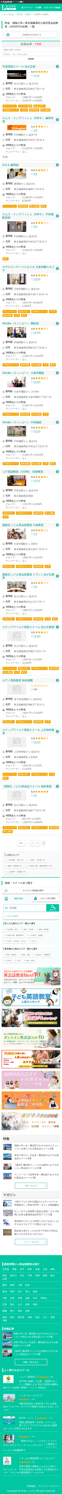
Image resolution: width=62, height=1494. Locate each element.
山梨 (4, 1278)
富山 (27, 1291)
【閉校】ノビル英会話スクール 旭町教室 (27, 786)
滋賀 (27, 1298)
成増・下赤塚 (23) (38, 860)
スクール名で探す (48, 898)
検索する (52, 910)
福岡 (4, 1317)
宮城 (37, 1269)
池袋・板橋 (26, 955)
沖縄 (4, 1320)
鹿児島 (21, 1317)
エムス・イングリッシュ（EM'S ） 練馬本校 (28, 119)
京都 (20, 1298)
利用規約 (31, 1486)
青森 (14, 1269)
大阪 (4, 1298)
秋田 (30, 1269)
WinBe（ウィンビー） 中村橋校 (21, 422)
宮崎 (52, 1317)
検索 (39, 7)
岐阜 (27, 1285)
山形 (45, 1269)
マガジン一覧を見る (31, 1242)
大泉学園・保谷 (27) (16, 860)
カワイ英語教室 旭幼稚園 (17, 680)
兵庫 (12, 1298)
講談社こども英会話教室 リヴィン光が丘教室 (28, 576)
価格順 (31, 59)
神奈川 (13, 1275)
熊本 (12, 1317)
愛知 (4, 1285)
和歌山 (44, 1298)
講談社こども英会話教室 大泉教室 (23, 525)
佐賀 (37, 1317)
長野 (12, 1291)
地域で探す (19, 898)
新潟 (4, 1291)
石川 (20, 1291)
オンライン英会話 (53, 7)
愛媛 (4, 1310)
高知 (20, 1310)
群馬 (45, 1275)
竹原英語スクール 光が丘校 (18, 66)
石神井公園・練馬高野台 (15, 935)
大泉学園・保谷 (12, 929)
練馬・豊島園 (43, 929)
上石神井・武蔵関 (36, 935)
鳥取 (27, 1304)
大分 (45, 1317)
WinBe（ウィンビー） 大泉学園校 (23, 373)
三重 (20, 1285)
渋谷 (18, 960)
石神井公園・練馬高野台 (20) (40, 866)
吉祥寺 (9, 960)
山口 (20, 1304)
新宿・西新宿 (11, 955)
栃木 (52, 1275)
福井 (35, 1291)
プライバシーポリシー (49, 1486)
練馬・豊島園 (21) (15, 866)
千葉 (30, 1275)
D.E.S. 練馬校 (10, 164)
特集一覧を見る (31, 1186)
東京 (4, 1275)
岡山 (12, 1304)
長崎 (30, 1317)
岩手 (22, 1269)
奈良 (35, 1298)
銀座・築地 (30, 960)
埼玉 (22, 1275)
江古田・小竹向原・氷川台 (16, 941)
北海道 (5, 1269)
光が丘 (33, 941)
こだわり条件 (11, 916)
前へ (22, 843)
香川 (12, 1310)
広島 (4, 1304)
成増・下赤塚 (28, 929)
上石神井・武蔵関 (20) (17, 872)
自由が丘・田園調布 (43, 955)
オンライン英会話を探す (33, 890)
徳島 (27, 1310)
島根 (35, 1304)
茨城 (37, 1275)
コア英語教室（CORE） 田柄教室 (22, 471)
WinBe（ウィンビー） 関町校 (20, 323)
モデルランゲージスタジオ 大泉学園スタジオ (28, 268)
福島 (52, 1269)
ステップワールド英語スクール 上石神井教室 (28, 731)
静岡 (12, 1285)
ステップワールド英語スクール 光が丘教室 (28, 627)
